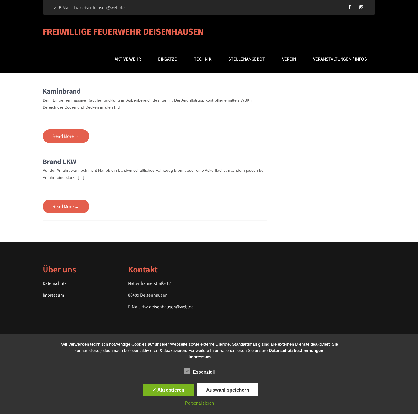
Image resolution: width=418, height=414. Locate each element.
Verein (289, 59)
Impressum (53, 295)
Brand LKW (59, 161)
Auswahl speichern (227, 389)
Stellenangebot (246, 59)
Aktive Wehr (128, 59)
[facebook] (349, 7)
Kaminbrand (62, 91)
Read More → (66, 136)
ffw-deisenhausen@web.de (168, 307)
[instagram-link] (361, 7)
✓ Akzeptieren (168, 389)
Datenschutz (55, 283)
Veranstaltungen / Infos (340, 59)
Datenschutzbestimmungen (296, 350)
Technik (202, 59)
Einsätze (167, 59)
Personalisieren (199, 403)
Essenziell (204, 372)
